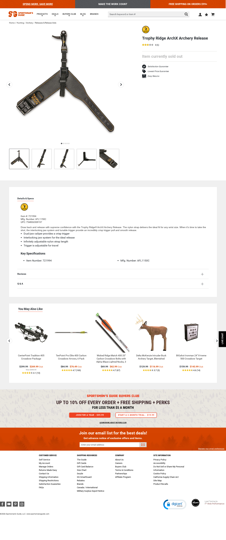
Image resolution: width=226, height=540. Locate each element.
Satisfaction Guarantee (158, 66)
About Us (119, 459)
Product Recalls (160, 484)
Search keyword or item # (123, 14)
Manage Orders (46, 466)
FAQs (41, 487)
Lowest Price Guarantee (158, 71)
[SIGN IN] (200, 15)
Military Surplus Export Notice (90, 491)
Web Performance (215, 503)
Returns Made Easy (48, 470)
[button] (206, 14)
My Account (44, 463)
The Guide (82, 459)
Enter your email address (92, 445)
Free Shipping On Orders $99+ (188, 4)
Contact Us (44, 473)
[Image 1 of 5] (19, 159)
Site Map (157, 480)
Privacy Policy (159, 459)
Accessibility (159, 463)
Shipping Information (48, 477)
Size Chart (81, 470)
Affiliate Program (123, 477)
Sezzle (80, 473)
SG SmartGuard (84, 477)
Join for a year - (90, 415)
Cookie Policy (159, 473)
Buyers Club (120, 466)
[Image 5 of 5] (109, 159)
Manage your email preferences (211, 449)
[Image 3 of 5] (64, 159)
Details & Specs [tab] (25, 198)
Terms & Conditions (124, 470)
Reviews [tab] (21, 274)
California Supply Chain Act (166, 477)
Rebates (81, 480)
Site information (162, 455)
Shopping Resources (87, 455)
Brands (80, 484)
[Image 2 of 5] (42, 159)
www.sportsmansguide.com (37, 514)
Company (119, 455)
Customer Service (48, 455)
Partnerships (121, 473)
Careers (118, 463)
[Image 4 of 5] (87, 159)
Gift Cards (81, 463)
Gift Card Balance (85, 466)
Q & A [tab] (20, 283)
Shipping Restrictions (49, 480)
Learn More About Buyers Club (113, 422)
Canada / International (87, 487)
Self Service (44, 459)
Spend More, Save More (38, 4)
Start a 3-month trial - (136, 415)
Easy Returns (153, 76)
